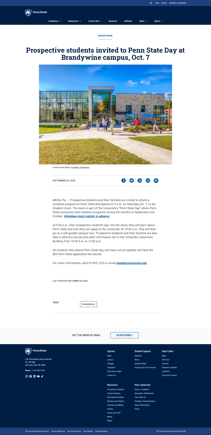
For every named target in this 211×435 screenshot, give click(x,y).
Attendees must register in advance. (87, 216)
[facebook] (123, 180)
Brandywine (105, 36)
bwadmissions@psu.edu (131, 263)
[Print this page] (156, 180)
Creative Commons (80, 167)
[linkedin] (139, 180)
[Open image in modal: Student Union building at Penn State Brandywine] (105, 114)
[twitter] (131, 180)
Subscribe (123, 335)
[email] (148, 180)
